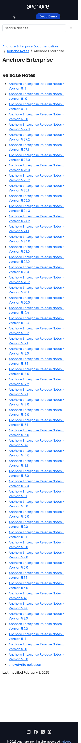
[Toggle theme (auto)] (16, 17)
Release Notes (18, 51)
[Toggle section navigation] (71, 28)
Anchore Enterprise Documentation (30, 46)
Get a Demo (48, 16)
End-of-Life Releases (25, 664)
